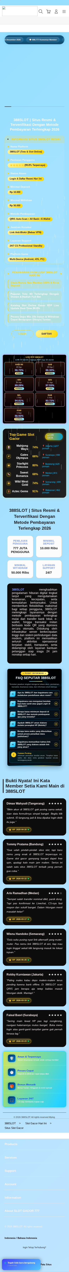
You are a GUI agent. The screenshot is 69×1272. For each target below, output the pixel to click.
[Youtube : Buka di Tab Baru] (46, 1256)
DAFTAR (47, 333)
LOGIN (22, 333)
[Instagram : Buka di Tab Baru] (38, 1256)
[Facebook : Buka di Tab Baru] (23, 1256)
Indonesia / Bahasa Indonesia (21, 1238)
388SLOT (18, 589)
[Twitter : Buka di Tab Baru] (30, 1256)
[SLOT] (10, 11)
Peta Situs (45, 1264)
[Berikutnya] (65, 77)
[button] (48, 11)
